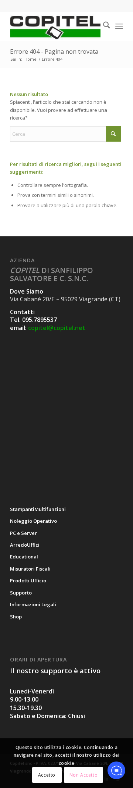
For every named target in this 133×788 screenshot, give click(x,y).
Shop (16, 616)
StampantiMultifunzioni (38, 509)
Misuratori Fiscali (30, 568)
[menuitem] (103, 26)
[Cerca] (103, 26)
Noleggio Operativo (33, 521)
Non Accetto (83, 775)
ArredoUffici (25, 545)
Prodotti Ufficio (28, 580)
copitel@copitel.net (56, 328)
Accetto (46, 775)
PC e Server (23, 533)
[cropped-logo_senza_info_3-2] (55, 26)
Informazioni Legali (33, 604)
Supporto (21, 592)
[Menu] (119, 26)
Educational (24, 556)
